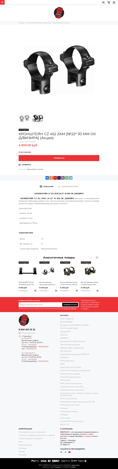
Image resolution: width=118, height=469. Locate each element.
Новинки (64, 408)
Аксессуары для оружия (70, 367)
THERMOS (64, 358)
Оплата (22, 451)
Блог (21, 442)
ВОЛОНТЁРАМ (66, 322)
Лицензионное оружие (70, 374)
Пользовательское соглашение (32, 432)
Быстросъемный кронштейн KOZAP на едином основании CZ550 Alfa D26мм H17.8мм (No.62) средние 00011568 (48, 283)
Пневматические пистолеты (72, 390)
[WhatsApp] (67, 178)
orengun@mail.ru (29, 333)
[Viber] (63, 178)
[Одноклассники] (51, 178)
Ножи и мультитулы (68, 398)
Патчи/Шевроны (67, 361)
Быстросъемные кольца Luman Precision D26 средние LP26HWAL (89, 283)
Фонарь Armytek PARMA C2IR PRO (74, 325)
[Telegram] (70, 178)
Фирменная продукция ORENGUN (74, 354)
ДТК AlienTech (66, 351)
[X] (59, 178)
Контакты (23, 455)
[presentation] (91, 257)
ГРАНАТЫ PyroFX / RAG (70, 405)
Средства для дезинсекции (72, 421)
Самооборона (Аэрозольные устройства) (77, 402)
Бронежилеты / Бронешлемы (72, 341)
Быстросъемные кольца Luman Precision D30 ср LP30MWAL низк (68, 283)
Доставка (23, 448)
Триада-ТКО (65, 332)
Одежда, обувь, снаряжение (72, 348)
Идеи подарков (66, 319)
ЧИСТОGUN (65, 380)
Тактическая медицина (70, 345)
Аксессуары (65, 418)
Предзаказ (59, 158)
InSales (73, 467)
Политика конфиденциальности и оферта (37, 435)
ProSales (57, 467)
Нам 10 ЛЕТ (64, 424)
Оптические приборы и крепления (75, 370)
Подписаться (70, 305)
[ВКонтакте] (47, 178)
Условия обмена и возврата (30, 439)
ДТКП (62, 364)
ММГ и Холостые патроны (71, 383)
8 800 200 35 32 (27, 329)
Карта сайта (76, 465)
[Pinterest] (55, 178)
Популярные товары (69, 411)
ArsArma (63, 335)
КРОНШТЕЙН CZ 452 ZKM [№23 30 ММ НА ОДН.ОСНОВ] (26, 283)
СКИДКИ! (64, 415)
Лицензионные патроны (70, 377)
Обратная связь (25, 445)
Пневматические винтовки (71, 387)
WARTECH (64, 338)
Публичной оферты (69, 308)
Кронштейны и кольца (35, 169)
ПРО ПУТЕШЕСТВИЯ (69, 328)
